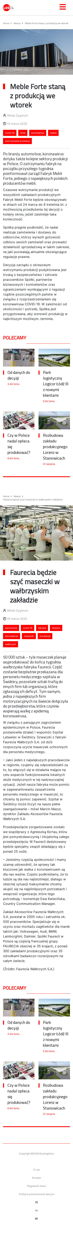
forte (22, 132)
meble (53, 132)
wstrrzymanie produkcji (17, 141)
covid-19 (9, 132)
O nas (36, 1169)
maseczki (29, 636)
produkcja (45, 636)
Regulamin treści (36, 1185)
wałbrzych (10, 644)
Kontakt (36, 1177)
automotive (11, 627)
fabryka (42, 627)
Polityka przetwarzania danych (36, 1194)
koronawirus (37, 132)
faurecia (56, 627)
